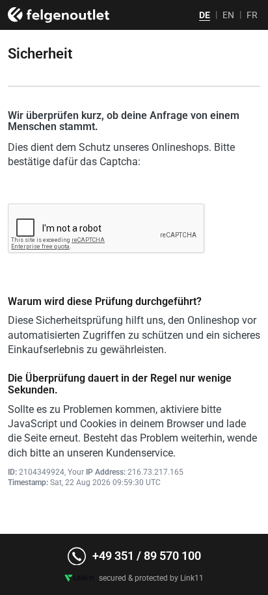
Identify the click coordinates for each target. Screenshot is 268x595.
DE (204, 15)
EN (228, 15)
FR (252, 15)
